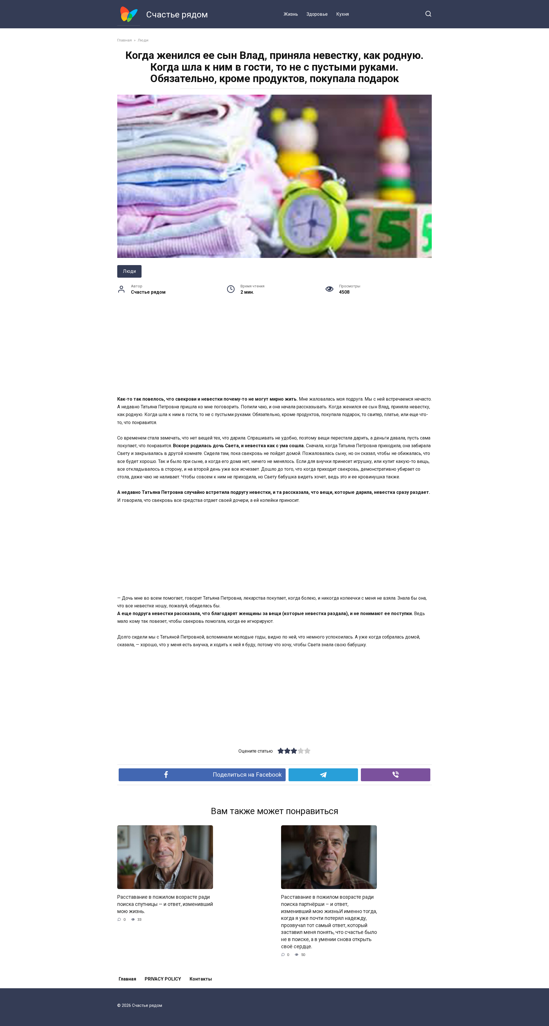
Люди (129, 271)
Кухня (342, 14)
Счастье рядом (177, 14)
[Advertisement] (274, 353)
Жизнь (291, 14)
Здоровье (317, 14)
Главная (127, 979)
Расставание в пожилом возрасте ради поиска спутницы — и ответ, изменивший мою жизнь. (165, 904)
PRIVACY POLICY (163, 979)
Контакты (201, 979)
